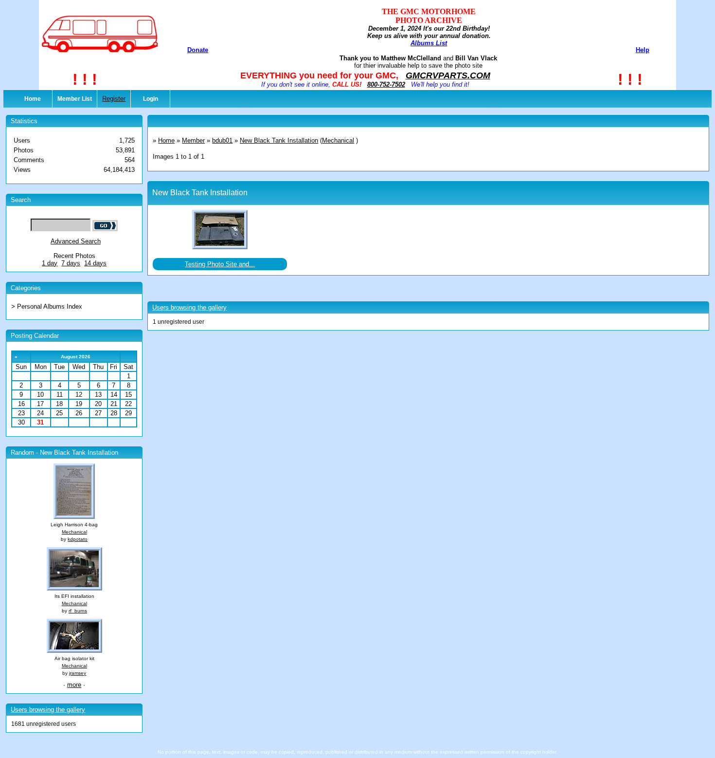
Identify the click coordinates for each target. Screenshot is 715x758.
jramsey (77, 673)
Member (193, 140)
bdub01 (222, 140)
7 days (70, 263)
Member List (74, 98)
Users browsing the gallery (48, 709)
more (74, 684)
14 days (95, 263)
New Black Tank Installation (279, 140)
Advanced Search (76, 241)
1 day (49, 263)
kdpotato (78, 539)
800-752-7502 (386, 84)
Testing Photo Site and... (220, 264)
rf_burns (78, 610)
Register (113, 98)
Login (150, 98)
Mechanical (74, 532)
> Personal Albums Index (46, 306)
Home (32, 98)
